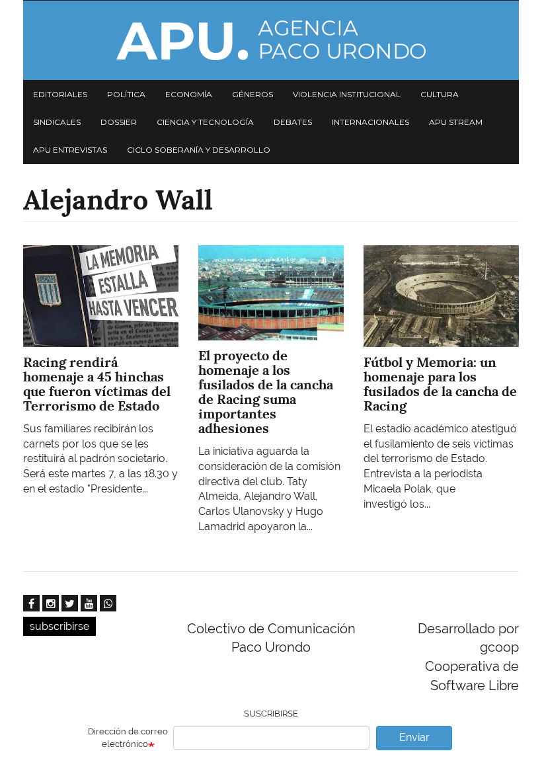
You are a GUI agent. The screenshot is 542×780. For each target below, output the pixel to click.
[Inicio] (271, 40)
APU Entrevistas (70, 150)
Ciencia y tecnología (205, 122)
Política (126, 94)
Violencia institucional (347, 94)
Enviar (414, 737)
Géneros (252, 94)
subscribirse (59, 626)
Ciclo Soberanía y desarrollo (198, 150)
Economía (188, 94)
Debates (293, 122)
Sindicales (57, 122)
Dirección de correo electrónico (128, 737)
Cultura (439, 94)
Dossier (118, 122)
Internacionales (370, 122)
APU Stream (456, 122)
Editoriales (60, 94)
